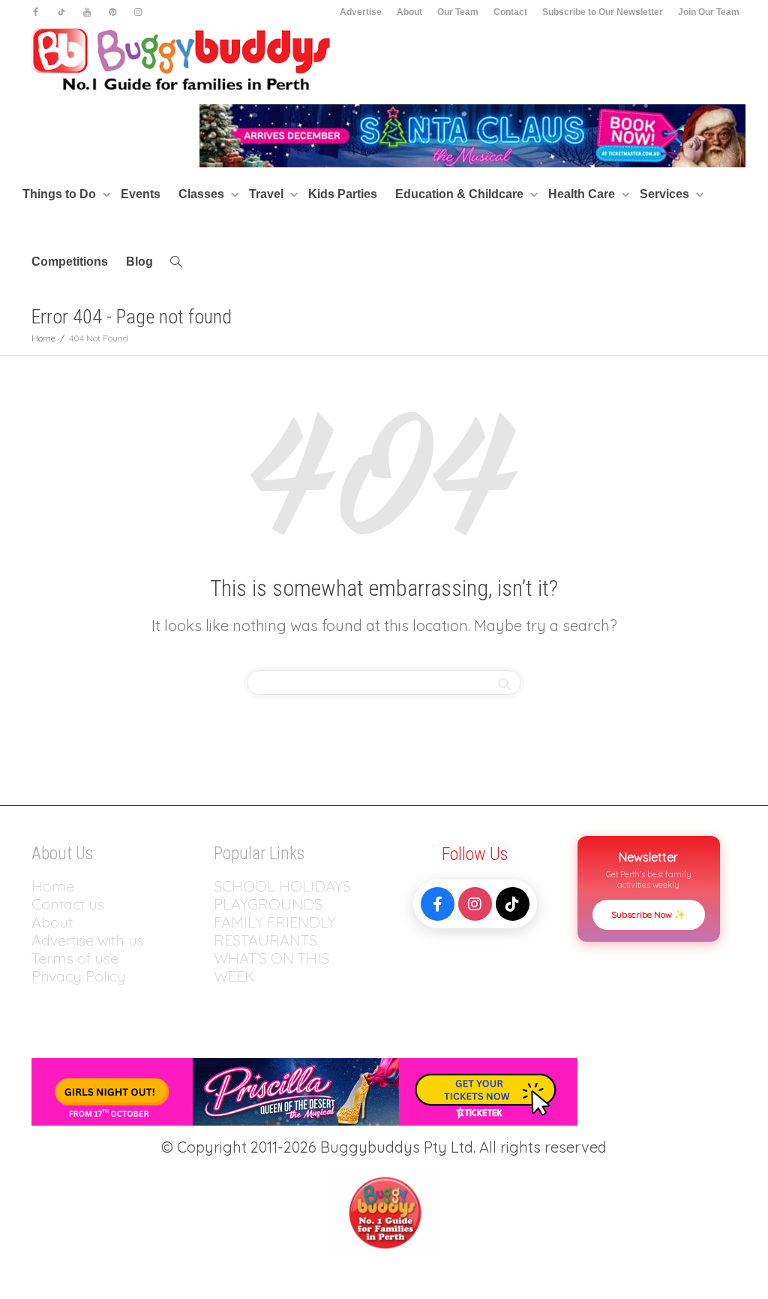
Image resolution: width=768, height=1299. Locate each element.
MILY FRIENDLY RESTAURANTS (275, 931)
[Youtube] (86, 12)
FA (222, 922)
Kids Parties (342, 194)
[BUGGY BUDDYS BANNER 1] (305, 1090)
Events (140, 194)
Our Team (457, 12)
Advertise (361, 12)
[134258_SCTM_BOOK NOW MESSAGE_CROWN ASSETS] (473, 134)
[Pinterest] (112, 12)
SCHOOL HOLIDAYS (282, 886)
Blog (139, 261)
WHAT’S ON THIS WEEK (271, 967)
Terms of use (75, 958)
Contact (510, 12)
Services (666, 194)
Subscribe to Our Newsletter (602, 12)
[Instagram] (137, 12)
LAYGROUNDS (272, 904)
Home (53, 886)
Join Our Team (709, 12)
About (409, 12)
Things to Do (60, 194)
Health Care (583, 194)
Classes (202, 194)
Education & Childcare (460, 194)
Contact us (68, 904)
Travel (267, 194)
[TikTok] (513, 904)
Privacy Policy (81, 976)
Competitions (70, 261)
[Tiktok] (61, 12)
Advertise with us (88, 940)
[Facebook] (35, 12)
